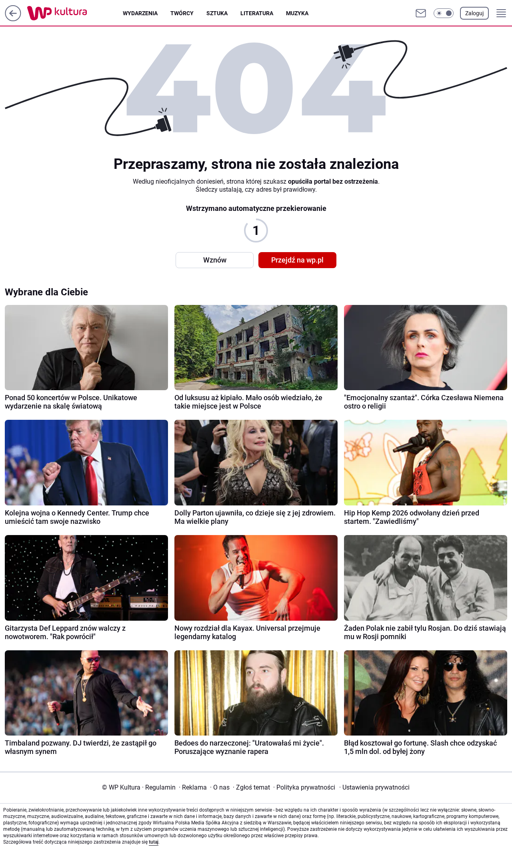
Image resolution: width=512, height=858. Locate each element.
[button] (444, 13)
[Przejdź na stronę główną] (13, 19)
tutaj (153, 842)
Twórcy (182, 13)
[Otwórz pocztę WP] (420, 13)
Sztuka (217, 13)
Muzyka (297, 13)
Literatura (256, 13)
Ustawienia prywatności (374, 787)
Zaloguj (474, 13)
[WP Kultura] (75, 13)
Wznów (214, 260)
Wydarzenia (140, 13)
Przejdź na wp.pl (297, 260)
